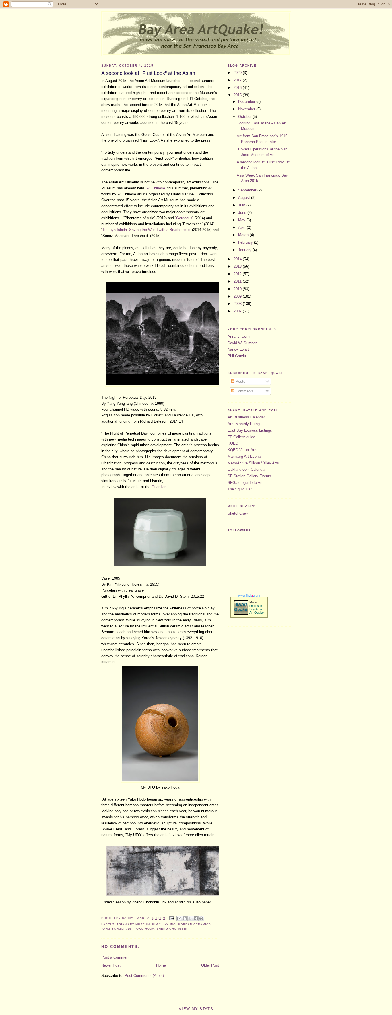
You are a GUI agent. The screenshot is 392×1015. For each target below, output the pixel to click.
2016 (238, 87)
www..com (249, 595)
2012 (238, 274)
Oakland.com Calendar (246, 469)
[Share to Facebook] (196, 918)
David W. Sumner (242, 343)
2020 (238, 73)
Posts (239, 381)
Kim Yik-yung (164, 924)
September (247, 190)
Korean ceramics (194, 924)
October (245, 116)
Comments (244, 391)
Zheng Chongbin (172, 928)
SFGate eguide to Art (245, 482)
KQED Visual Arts (242, 450)
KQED (233, 443)
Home (161, 965)
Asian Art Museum (133, 924)
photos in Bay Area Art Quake (256, 609)
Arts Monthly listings (245, 424)
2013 (238, 266)
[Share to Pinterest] (201, 918)
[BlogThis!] (185, 918)
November (247, 109)
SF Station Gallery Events (249, 476)
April (242, 227)
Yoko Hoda (144, 928)
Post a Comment (115, 957)
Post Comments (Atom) (144, 975)
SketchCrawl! (239, 513)
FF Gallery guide (241, 437)
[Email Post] (171, 918)
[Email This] (179, 918)
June (242, 212)
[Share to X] (190, 918)
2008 (238, 304)
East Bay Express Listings (250, 430)
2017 (238, 80)
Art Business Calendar (246, 417)
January (245, 250)
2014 (238, 259)
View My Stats (196, 1009)
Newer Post (111, 965)
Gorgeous (184, 218)
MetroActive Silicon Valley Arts (253, 463)
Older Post (210, 965)
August (244, 197)
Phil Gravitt (237, 356)
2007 (238, 311)
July (242, 205)
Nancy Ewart (238, 349)
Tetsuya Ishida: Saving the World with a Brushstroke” (147, 230)
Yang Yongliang (116, 928)
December (247, 101)
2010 (238, 289)
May (242, 220)
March (244, 235)
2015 (238, 95)
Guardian (159, 487)
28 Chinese (155, 188)
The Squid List (240, 489)
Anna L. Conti (239, 336)
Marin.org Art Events (245, 456)
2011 (238, 281)
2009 (238, 296)
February (246, 242)
